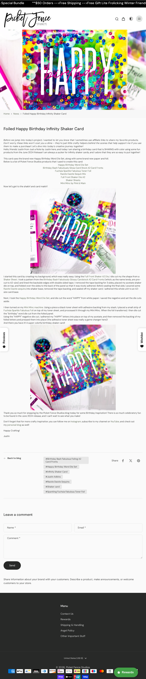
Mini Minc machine (33, 307)
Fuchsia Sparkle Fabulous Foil (18, 310)
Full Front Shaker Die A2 (73, 177)
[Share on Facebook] (123, 461)
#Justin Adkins (53, 476)
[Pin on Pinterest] (138, 461)
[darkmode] (131, 19)
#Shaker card (53, 486)
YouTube (115, 421)
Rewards (66, 619)
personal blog (14, 425)
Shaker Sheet (10, 279)
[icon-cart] (123, 18)
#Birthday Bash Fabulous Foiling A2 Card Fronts (63, 460)
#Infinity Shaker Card (56, 471)
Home (7, 113)
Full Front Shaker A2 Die (97, 276)
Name (11, 527)
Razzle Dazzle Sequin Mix (73, 174)
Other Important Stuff (73, 636)
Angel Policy (67, 630)
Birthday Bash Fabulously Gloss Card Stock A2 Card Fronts (73, 168)
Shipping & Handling (72, 625)
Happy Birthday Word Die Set (73, 164)
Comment (13, 538)
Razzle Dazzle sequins (15, 289)
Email (82, 527)
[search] (117, 18)
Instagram (76, 421)
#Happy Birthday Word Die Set (61, 466)
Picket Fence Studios (78, 667)
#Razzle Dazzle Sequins (57, 481)
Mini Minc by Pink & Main (73, 183)
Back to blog (14, 458)
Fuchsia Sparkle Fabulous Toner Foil (73, 171)
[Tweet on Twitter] (131, 461)
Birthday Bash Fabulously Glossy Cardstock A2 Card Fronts (73, 279)
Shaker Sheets (73, 180)
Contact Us (67, 613)
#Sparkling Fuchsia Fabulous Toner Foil (65, 491)
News (16, 113)
